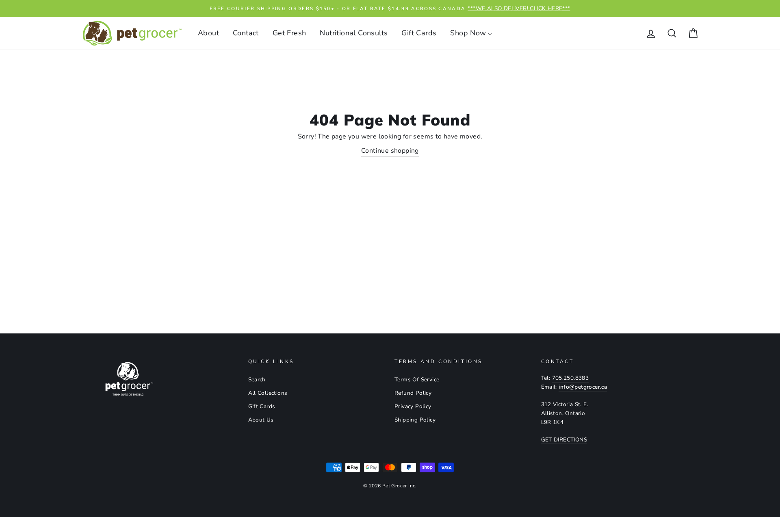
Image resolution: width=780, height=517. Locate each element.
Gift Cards (261, 406)
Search (257, 379)
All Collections (268, 393)
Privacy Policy (412, 406)
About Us (261, 420)
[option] (390, 8)
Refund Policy (412, 393)
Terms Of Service (416, 379)
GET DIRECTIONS (564, 439)
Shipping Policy (415, 420)
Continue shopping (390, 150)
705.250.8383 (570, 378)
